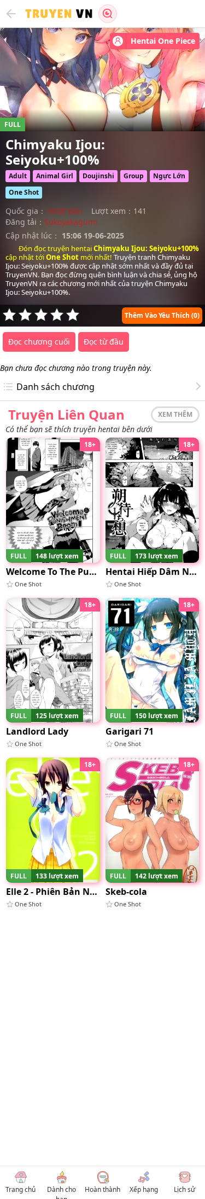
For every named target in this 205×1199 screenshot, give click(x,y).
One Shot (24, 192)
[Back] (11, 13)
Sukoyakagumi (70, 222)
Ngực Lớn (169, 176)
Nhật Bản (65, 211)
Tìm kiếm (107, 13)
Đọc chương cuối (39, 341)
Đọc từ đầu (104, 341)
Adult (18, 176)
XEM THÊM (175, 414)
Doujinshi (98, 176)
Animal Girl (54, 176)
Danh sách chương (55, 387)
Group (134, 176)
